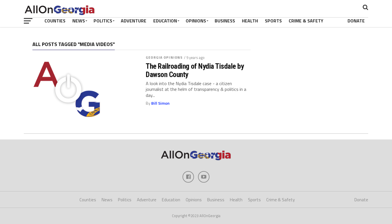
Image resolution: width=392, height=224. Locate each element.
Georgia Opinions (164, 57)
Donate (356, 20)
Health (250, 20)
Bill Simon (160, 103)
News (78, 20)
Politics (103, 20)
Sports (273, 20)
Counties (54, 20)
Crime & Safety (306, 20)
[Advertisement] (312, 79)
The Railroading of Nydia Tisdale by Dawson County (195, 70)
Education (165, 20)
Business (225, 20)
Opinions (196, 20)
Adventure (133, 20)
